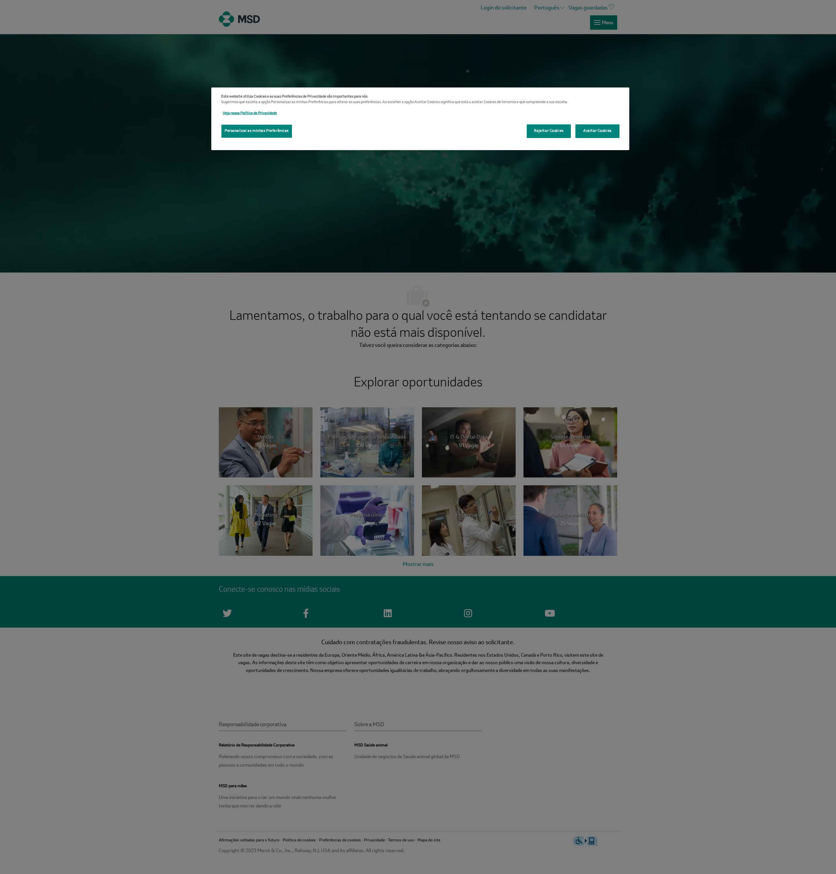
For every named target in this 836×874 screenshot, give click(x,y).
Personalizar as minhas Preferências (257, 131)
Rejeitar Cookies (549, 131)
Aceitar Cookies (597, 131)
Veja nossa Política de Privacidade (250, 113)
